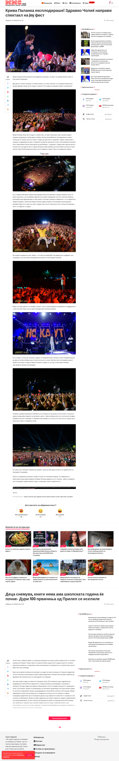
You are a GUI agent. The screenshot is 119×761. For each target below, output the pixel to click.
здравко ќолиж (41, 496)
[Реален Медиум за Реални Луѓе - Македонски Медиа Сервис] (15, 3)
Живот (8, 546)
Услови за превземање (31, 488)
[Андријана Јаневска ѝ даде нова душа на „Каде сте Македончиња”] (73, 539)
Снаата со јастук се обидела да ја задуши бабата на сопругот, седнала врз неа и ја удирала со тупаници (102, 34)
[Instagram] (89, 106)
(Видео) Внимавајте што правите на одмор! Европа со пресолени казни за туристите (45, 579)
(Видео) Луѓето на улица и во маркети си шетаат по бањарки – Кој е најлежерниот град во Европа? (73, 579)
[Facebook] (89, 99)
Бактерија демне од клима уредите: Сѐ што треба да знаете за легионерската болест (100, 551)
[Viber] (97, 119)
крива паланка (51, 496)
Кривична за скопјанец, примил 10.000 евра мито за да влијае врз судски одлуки (101, 70)
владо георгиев (28, 496)
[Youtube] (105, 106)
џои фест (70, 496)
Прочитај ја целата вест (59, 718)
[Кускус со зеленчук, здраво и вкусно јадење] (18, 539)
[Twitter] (105, 99)
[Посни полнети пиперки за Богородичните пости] (101, 567)
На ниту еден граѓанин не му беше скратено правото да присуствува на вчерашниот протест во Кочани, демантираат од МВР (101, 635)
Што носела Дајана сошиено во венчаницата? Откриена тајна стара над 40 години (17, 579)
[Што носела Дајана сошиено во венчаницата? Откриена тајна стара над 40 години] (18, 567)
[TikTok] (97, 114)
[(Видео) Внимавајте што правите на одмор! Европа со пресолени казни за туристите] (46, 567)
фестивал (64, 496)
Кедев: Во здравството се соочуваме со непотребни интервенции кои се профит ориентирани (100, 644)
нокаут (58, 496)
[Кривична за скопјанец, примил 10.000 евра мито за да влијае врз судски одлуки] (85, 70)
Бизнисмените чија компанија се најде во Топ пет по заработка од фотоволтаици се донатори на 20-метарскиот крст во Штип (102, 619)
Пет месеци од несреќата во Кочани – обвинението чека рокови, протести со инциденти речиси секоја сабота (100, 652)
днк (35, 496)
